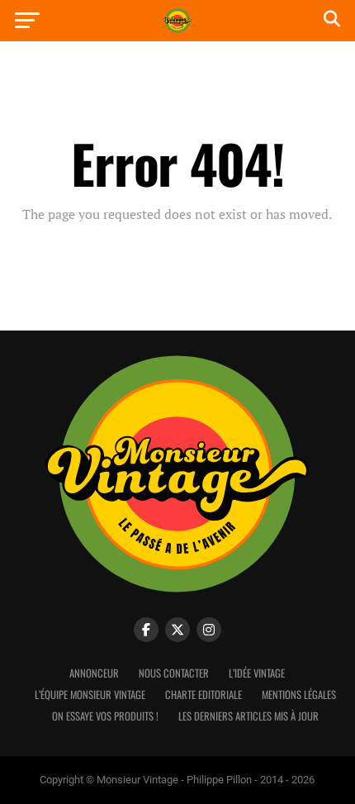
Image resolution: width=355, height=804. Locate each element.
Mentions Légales (299, 694)
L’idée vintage (257, 673)
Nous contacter (174, 673)
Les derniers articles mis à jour (248, 716)
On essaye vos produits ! (105, 716)
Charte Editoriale (203, 694)
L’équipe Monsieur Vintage (90, 694)
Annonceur (94, 673)
